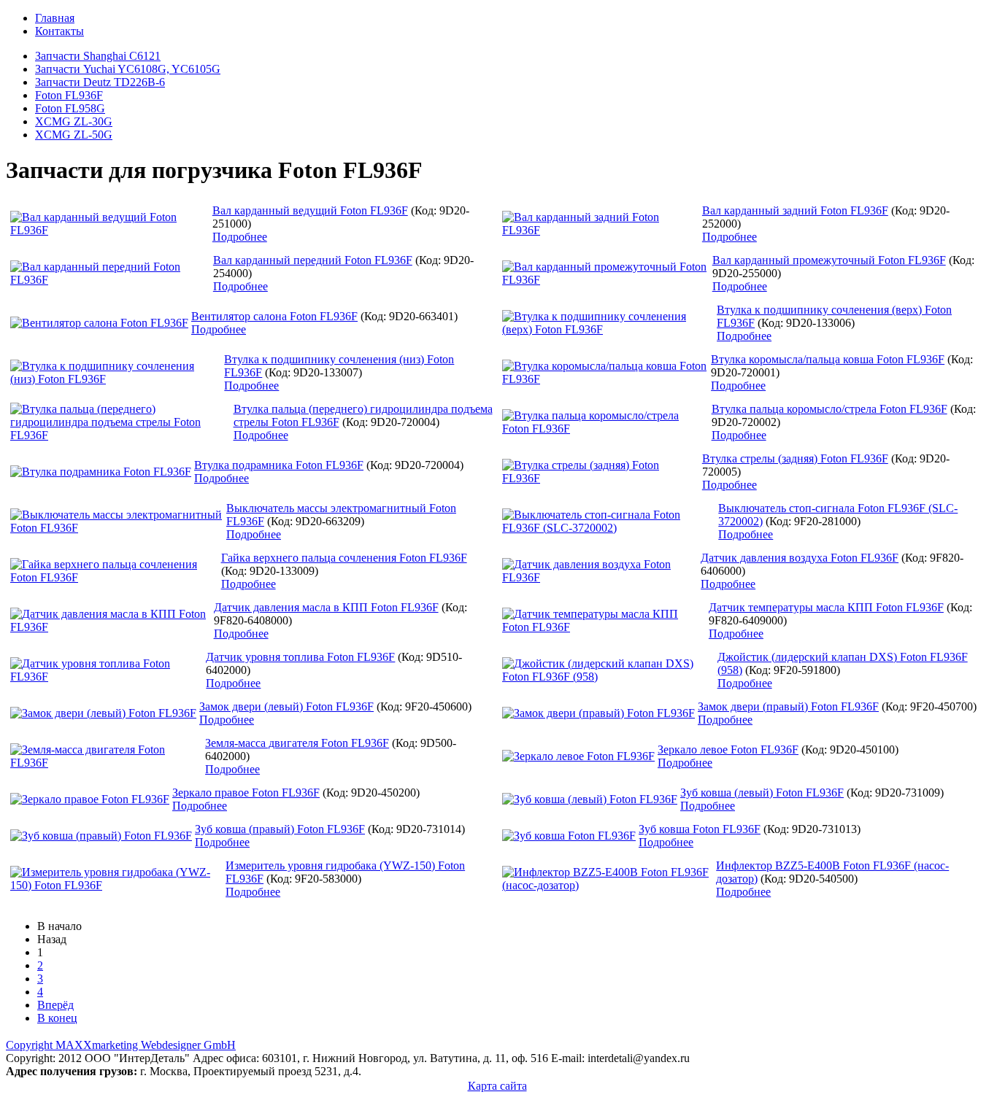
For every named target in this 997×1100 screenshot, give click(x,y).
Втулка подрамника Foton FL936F (278, 465)
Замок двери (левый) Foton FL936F (286, 706)
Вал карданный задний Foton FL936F (795, 210)
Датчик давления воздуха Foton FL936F (799, 557)
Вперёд (55, 1005)
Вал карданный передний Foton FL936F (312, 260)
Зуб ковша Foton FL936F (700, 829)
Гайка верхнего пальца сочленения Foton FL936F (344, 557)
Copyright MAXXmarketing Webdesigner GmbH (121, 1045)
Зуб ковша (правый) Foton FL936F (280, 829)
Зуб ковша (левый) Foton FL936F (762, 792)
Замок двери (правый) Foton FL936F (788, 706)
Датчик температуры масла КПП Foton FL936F (826, 607)
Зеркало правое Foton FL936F (246, 792)
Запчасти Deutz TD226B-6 (100, 82)
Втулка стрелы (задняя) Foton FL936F (795, 458)
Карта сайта (497, 1086)
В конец (57, 1018)
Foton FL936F (69, 95)
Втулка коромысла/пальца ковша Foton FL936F (827, 359)
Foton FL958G (70, 108)
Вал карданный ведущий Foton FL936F (310, 210)
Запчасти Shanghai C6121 (98, 56)
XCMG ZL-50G (73, 134)
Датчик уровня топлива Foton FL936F (300, 657)
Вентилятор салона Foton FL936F (274, 316)
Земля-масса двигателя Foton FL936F (297, 743)
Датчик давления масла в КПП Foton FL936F (326, 607)
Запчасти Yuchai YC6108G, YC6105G (127, 69)
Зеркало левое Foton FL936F (728, 749)
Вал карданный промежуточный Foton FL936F (829, 260)
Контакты (59, 31)
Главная (54, 18)
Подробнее (239, 237)
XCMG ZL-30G (73, 121)
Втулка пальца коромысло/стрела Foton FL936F (829, 409)
